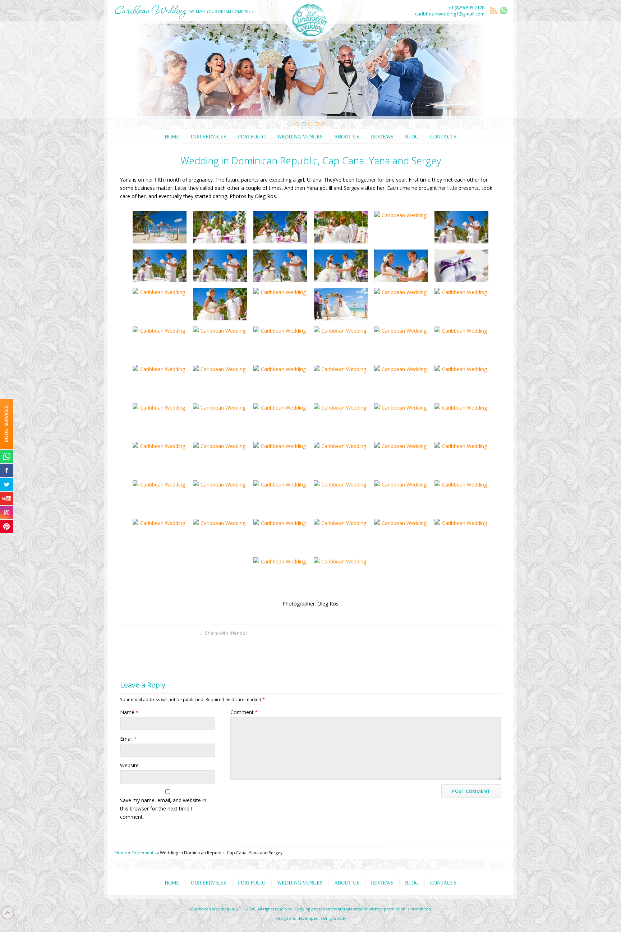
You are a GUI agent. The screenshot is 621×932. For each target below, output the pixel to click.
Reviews (382, 137)
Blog (412, 137)
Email (128, 738)
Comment (244, 712)
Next (499, 70)
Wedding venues (300, 137)
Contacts (443, 137)
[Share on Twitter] (138, 633)
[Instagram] (6, 512)
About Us (346, 137)
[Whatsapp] (6, 456)
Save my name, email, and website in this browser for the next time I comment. (163, 808)
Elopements (144, 853)
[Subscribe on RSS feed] (188, 633)
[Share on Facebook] (150, 633)
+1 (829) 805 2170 (466, 7)
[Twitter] (6, 484)
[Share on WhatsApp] (125, 633)
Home (172, 137)
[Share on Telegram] (163, 633)
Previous (122, 70)
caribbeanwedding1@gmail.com (449, 13)
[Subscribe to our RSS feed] (494, 11)
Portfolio (252, 137)
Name (129, 712)
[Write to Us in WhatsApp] (504, 10)
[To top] (495, 633)
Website (129, 765)
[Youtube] (6, 498)
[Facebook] (6, 470)
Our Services (208, 137)
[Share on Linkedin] (175, 633)
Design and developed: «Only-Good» (310, 918)
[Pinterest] (6, 526)
